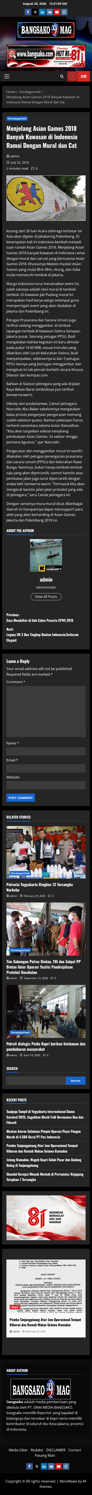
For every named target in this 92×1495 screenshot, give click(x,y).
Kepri (15, 1307)
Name (12, 743)
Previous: (39, 617)
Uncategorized (17, 118)
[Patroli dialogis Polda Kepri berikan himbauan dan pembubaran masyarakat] (46, 1011)
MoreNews (68, 1481)
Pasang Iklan (45, 1455)
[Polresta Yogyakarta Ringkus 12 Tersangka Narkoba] (46, 852)
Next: (42, 635)
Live (84, 76)
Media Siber (18, 1450)
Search (12, 1068)
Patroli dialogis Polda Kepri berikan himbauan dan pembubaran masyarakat (45, 1046)
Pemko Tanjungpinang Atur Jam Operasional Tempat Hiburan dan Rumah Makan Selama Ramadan (42, 1148)
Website (12, 777)
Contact (74, 1450)
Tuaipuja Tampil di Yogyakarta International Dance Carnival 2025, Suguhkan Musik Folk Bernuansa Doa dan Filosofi (44, 1117)
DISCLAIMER (55, 1450)
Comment (15, 681)
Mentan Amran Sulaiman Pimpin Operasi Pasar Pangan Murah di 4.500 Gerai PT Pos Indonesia (43, 1134)
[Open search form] (62, 76)
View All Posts (46, 596)
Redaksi (37, 1450)
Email (12, 760)
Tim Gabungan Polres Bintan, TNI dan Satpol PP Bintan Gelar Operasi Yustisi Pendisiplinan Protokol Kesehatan (43, 967)
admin (14, 156)
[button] (6, 76)
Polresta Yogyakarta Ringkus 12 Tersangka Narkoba (39, 887)
